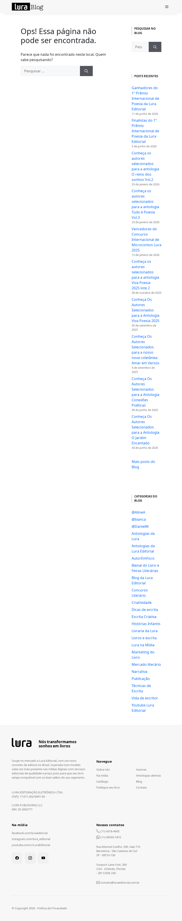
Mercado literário (146, 664)
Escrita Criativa (144, 616)
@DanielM (140, 526)
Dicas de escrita (145, 609)
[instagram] (30, 858)
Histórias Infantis (146, 623)
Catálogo (102, 781)
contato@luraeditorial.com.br (120, 883)
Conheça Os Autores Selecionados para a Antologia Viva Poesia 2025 (145, 310)
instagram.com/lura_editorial (31, 839)
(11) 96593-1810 (110, 837)
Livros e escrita (144, 637)
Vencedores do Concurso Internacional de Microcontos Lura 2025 (146, 239)
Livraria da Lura (145, 630)
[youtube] (43, 858)
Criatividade (142, 602)
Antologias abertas (148, 775)
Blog (139, 781)
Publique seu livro (108, 787)
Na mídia (102, 775)
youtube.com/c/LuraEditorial (31, 845)
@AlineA (138, 512)
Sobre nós (103, 769)
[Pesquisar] (86, 71)
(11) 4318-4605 (109, 831)
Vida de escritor (145, 698)
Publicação (141, 678)
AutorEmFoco (143, 558)
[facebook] (17, 858)
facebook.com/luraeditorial (29, 833)
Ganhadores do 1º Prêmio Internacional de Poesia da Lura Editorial (145, 98)
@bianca (139, 519)
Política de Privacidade (52, 908)
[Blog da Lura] (28, 6)
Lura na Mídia (143, 645)
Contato (141, 787)
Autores (141, 769)
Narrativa (139, 671)
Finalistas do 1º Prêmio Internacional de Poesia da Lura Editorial (145, 131)
